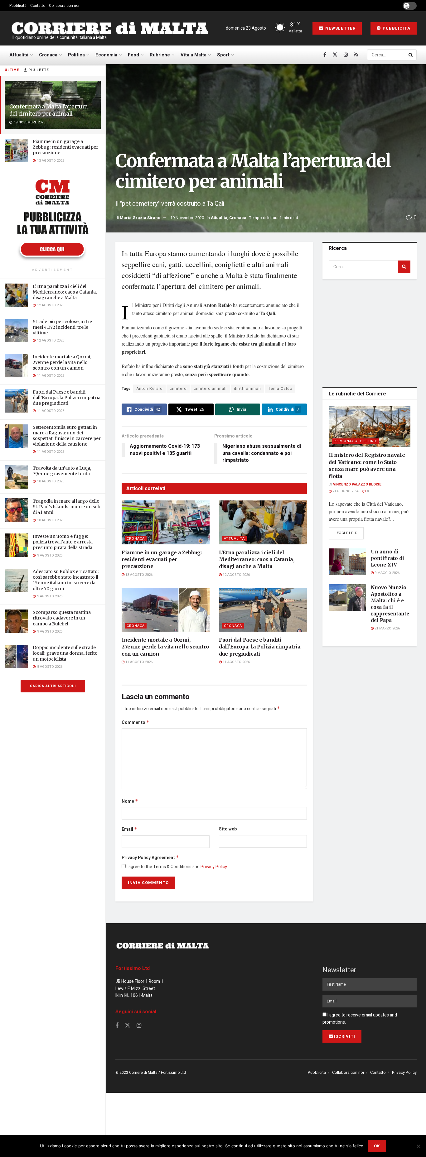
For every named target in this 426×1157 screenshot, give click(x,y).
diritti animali (247, 388)
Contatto (37, 5)
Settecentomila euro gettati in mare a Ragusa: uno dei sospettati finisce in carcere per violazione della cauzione (67, 435)
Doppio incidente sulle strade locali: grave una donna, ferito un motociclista (65, 653)
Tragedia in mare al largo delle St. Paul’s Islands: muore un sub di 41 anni (66, 506)
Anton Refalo (149, 388)
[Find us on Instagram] (346, 55)
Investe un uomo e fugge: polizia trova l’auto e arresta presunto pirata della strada (63, 541)
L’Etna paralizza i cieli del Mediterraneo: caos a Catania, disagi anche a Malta (65, 292)
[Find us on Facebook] (324, 55)
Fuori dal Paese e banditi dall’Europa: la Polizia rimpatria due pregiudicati (66, 397)
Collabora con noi (64, 5)
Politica (76, 54)
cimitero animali (210, 388)
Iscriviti (344, 1036)
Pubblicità (18, 5)
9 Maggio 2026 (386, 573)
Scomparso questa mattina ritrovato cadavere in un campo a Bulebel (62, 618)
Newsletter (340, 28)
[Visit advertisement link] (52, 219)
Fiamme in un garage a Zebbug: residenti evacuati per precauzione (65, 147)
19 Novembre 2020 (187, 218)
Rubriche (160, 54)
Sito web (228, 829)
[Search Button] (411, 54)
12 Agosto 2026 (236, 574)
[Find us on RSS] (356, 55)
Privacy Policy (214, 866)
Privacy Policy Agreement (150, 857)
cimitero (178, 388)
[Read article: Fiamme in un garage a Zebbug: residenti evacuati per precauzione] (166, 522)
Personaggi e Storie (355, 441)
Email (129, 829)
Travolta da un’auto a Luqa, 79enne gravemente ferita (62, 470)
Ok (377, 1146)
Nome (130, 801)
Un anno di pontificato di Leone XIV (387, 558)
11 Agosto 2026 (138, 662)
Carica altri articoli (53, 686)
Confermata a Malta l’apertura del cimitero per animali (48, 110)
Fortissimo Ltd (132, 968)
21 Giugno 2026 (345, 491)
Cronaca (48, 54)
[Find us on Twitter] (334, 55)
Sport (223, 54)
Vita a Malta (193, 54)
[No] (418, 1146)
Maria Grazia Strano (140, 218)
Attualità (18, 54)
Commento (135, 722)
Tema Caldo (280, 388)
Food (133, 54)
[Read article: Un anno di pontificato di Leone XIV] (347, 561)
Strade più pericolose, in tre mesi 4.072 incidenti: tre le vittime (62, 327)
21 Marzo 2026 (387, 628)
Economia (106, 54)
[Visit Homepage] (109, 28)
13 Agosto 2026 (138, 574)
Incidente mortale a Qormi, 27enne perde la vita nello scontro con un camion (62, 362)
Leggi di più (349, 533)
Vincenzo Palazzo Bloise (357, 484)
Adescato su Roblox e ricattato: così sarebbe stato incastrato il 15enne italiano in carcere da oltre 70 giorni (66, 580)
